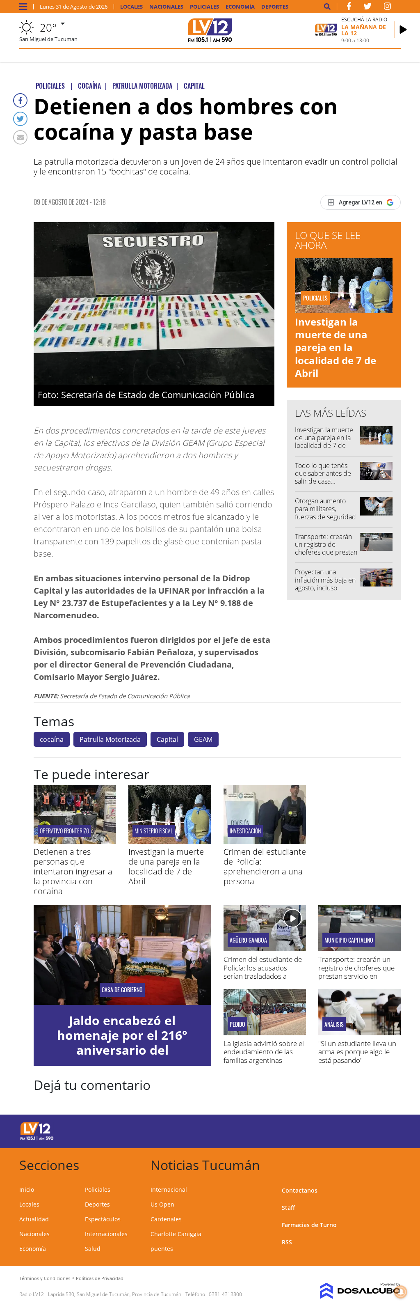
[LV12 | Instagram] (387, 7)
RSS (287, 1242)
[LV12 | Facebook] (349, 7)
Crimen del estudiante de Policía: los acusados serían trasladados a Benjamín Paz (263, 971)
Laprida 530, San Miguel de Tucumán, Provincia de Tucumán (114, 1294)
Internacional (169, 1189)
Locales (131, 6)
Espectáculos (103, 1219)
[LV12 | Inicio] (391, 1164)
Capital (167, 739)
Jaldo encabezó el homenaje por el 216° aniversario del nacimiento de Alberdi (122, 1042)
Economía (240, 6)
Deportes (274, 6)
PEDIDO (237, 1024)
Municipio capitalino (348, 940)
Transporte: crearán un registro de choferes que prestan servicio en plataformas (326, 552)
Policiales (204, 6)
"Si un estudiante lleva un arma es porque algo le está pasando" (357, 1052)
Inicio (26, 1189)
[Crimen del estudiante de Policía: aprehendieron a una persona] (265, 841)
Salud (92, 1249)
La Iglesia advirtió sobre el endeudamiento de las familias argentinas (264, 1052)
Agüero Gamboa (248, 940)
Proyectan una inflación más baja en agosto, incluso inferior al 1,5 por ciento (325, 587)
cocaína (52, 739)
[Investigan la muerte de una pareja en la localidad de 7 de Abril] (169, 841)
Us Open (162, 1204)
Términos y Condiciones (44, 1278)
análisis (334, 1024)
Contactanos (299, 1190)
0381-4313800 (225, 1294)
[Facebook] (20, 100)
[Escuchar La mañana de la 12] (403, 29)
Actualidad (34, 1219)
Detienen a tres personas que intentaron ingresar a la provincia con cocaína (73, 871)
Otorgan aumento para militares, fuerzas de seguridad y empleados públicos (325, 516)
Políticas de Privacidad (99, 1278)
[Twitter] (20, 119)
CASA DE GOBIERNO (122, 990)
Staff (288, 1207)
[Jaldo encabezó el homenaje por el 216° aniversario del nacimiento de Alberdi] (122, 955)
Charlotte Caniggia (176, 1234)
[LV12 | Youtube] (361, 1130)
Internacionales (106, 1234)
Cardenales (166, 1219)
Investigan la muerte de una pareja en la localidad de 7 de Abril (335, 347)
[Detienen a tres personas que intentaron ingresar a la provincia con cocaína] (75, 841)
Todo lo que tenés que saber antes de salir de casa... (323, 473)
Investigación (245, 830)
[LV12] (37, 1138)
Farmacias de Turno (309, 1225)
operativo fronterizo (64, 830)
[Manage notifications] (400, 1292)
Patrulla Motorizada (110, 739)
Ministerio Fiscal (154, 830)
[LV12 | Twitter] (367, 7)
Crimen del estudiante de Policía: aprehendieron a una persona (265, 866)
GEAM (203, 739)
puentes (162, 1249)
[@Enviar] (20, 137)
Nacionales (166, 6)
